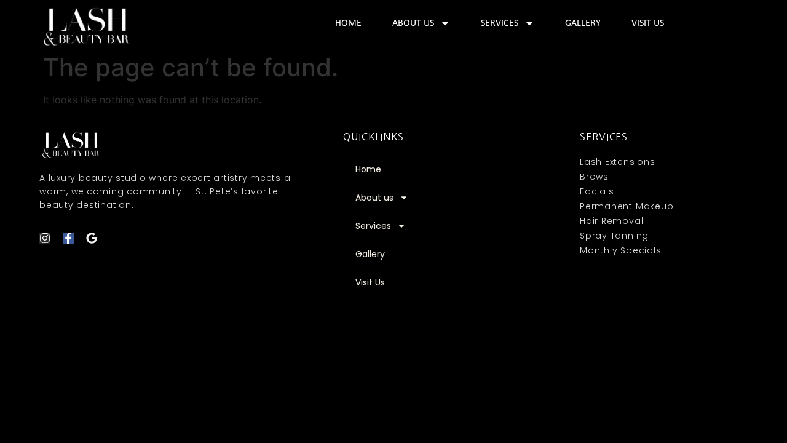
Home (348, 23)
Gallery (583, 23)
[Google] (91, 238)
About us (413, 23)
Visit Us (647, 23)
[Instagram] (44, 238)
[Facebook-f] (68, 238)
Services (499, 23)
